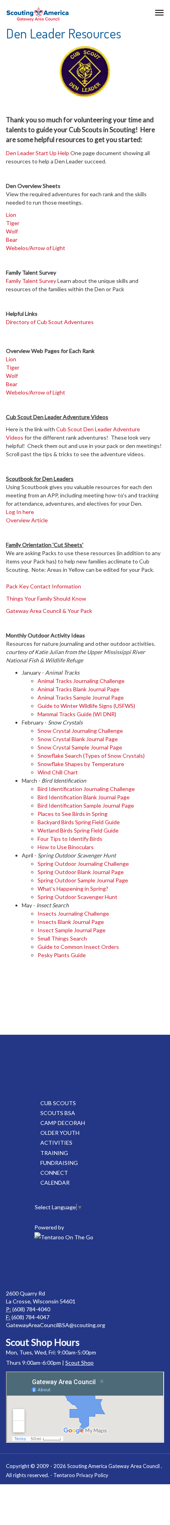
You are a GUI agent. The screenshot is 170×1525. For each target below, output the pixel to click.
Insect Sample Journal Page (72, 930)
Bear (11, 239)
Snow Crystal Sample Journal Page (80, 747)
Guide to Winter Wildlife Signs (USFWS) (86, 705)
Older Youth (59, 1132)
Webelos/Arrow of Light (35, 248)
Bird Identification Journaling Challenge (86, 788)
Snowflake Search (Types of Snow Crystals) (91, 755)
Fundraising (59, 1162)
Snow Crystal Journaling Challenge (80, 730)
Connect (54, 1172)
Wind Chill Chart (58, 772)
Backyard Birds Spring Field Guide (79, 822)
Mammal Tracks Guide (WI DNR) (77, 714)
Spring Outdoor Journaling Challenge (83, 863)
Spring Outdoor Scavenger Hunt (77, 896)
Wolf (12, 231)
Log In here (20, 511)
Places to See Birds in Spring (73, 813)
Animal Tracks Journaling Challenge (81, 680)
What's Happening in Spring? (73, 888)
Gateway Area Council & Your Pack (49, 610)
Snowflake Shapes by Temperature (81, 764)
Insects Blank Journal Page (71, 921)
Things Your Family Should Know (46, 598)
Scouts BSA (57, 1113)
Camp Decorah (62, 1122)
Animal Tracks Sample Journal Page (81, 697)
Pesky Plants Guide (62, 955)
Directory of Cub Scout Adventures (50, 322)
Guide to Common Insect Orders (78, 946)
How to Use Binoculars (66, 847)
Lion (11, 214)
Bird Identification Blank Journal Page (84, 797)
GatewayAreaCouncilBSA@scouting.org (55, 1325)
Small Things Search (62, 938)
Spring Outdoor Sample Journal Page (83, 880)
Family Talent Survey (31, 280)
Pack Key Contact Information (43, 586)
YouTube (101, 1266)
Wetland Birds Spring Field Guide (78, 830)
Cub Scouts (58, 1103)
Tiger (12, 223)
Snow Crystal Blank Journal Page (78, 739)
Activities (56, 1142)
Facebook (67, 1266)
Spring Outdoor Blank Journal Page (81, 872)
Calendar (55, 1182)
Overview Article (27, 520)
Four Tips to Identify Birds (70, 838)
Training (54, 1152)
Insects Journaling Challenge (73, 913)
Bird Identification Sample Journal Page (86, 805)
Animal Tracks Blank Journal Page (78, 689)
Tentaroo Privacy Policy (80, 1475)
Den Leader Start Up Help (37, 153)
